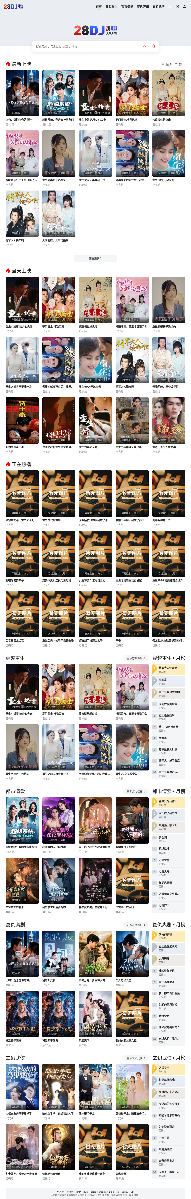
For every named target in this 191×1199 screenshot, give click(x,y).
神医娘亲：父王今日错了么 (21, 180)
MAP (78, 1191)
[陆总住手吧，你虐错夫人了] (58, 1087)
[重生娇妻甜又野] (95, 420)
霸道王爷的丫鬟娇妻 (164, 447)
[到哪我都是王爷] (168, 493)
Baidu (93, 1191)
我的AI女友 (48, 980)
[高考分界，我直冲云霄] (95, 954)
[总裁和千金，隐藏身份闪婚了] (132, 1087)
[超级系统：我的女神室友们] (58, 93)
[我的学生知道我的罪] (58, 881)
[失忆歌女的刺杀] (22, 881)
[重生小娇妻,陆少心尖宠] (95, 93)
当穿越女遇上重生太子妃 (20, 520)
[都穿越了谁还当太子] (95, 614)
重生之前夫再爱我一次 (92, 180)
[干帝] (132, 614)
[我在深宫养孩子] (22, 554)
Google (103, 1191)
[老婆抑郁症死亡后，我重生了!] (132, 153)
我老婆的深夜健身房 (54, 846)
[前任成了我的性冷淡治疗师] (95, 820)
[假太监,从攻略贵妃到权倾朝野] (168, 614)
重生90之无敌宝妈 (163, 180)
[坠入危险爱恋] (132, 954)
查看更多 (94, 258)
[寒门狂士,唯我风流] (132, 93)
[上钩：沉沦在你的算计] (22, 93)
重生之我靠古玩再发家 (129, 580)
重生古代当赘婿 (51, 520)
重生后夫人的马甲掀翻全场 (58, 640)
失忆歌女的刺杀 (15, 907)
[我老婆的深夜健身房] (58, 820)
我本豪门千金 (87, 1113)
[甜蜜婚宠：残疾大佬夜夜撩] (22, 1147)
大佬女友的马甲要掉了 (19, 1113)
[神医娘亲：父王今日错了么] (22, 153)
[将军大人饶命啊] (22, 214)
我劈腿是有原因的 (126, 846)
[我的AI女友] (58, 954)
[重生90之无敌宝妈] (168, 153)
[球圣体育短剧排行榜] (146, 46)
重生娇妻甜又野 (88, 447)
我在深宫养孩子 (15, 580)
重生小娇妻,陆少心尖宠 (92, 119)
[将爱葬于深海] (22, 1014)
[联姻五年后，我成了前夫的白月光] (132, 493)
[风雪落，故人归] (132, 881)
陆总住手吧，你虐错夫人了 (58, 1113)
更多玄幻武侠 (135, 1058)
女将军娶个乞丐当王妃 (92, 580)
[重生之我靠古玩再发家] (132, 554)
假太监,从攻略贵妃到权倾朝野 (168, 640)
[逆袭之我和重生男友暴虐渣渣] (58, 420)
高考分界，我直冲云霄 (92, 980)
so (117, 1191)
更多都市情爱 (135, 791)
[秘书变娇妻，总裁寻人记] (95, 881)
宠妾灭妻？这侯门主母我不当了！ (58, 580)
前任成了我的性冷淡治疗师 (94, 846)
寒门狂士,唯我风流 (126, 119)
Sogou (124, 1191)
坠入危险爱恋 (123, 980)
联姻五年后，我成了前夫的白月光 (132, 520)
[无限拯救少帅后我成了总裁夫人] (95, 493)
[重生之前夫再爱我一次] (95, 153)
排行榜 (69, 1191)
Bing (111, 1191)
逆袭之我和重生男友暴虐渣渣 (58, 447)
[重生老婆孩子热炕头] (58, 153)
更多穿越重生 (135, 658)
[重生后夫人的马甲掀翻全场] (58, 614)
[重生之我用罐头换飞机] (132, 420)
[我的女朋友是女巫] (132, 1014)
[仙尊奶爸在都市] (58, 1147)
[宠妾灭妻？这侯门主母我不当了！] (58, 554)
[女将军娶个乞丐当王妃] (95, 554)
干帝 (118, 640)
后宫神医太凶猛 (15, 640)
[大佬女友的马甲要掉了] (22, 1087)
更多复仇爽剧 (135, 924)
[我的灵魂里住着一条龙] (95, 1147)
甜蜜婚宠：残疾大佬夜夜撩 (21, 1173)
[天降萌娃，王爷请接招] (58, 214)
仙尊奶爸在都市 (51, 1173)
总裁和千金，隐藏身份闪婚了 (132, 1113)
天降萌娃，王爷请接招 (55, 240)
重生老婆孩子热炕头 (54, 180)
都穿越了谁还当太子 (91, 640)
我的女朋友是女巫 (126, 1040)
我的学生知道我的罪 (54, 907)
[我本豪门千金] (95, 1087)
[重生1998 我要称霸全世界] (168, 554)
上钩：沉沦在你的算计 (19, 119)
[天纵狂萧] (132, 1147)
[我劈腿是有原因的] (132, 820)
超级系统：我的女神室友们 (58, 119)
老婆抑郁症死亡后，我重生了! (132, 180)
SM (132, 1191)
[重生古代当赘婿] (58, 493)
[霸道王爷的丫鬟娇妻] (168, 420)
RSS (85, 1191)
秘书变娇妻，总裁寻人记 (93, 907)
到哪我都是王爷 (161, 520)
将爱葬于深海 (13, 1040)
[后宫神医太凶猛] (22, 614)
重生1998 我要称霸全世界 (167, 580)
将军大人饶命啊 (15, 240)
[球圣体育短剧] (13, 6)
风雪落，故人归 (125, 907)
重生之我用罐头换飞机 (129, 447)
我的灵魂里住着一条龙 (92, 1173)
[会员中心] (184, 6)
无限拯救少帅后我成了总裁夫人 (95, 520)
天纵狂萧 (121, 1173)
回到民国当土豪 (15, 447)
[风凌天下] (95, 1014)
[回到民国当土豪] (22, 420)
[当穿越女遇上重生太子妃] (22, 493)
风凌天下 (84, 1040)
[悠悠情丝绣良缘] (168, 93)
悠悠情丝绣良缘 (161, 119)
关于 (61, 1191)
